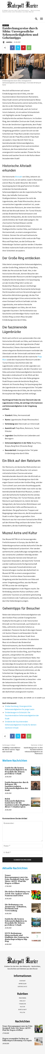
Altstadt (18, 176)
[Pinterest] (23, 47)
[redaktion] (4, 42)
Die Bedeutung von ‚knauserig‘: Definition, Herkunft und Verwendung (16, 908)
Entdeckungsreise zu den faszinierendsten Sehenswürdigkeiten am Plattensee (33, 751)
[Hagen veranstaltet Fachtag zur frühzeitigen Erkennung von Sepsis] (39, 1041)
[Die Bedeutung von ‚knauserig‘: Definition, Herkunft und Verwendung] (36, 908)
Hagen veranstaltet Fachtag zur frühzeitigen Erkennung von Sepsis (17, 1039)
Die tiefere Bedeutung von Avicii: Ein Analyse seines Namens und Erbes (17, 894)
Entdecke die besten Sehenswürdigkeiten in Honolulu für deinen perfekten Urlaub (16, 771)
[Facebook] (12, 47)
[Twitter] (17, 47)
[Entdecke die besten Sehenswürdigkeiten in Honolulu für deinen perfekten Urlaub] (35, 771)
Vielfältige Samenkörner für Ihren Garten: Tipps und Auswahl (11, 750)
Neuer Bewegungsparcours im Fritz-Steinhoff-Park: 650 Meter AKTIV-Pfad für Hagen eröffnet (17, 879)
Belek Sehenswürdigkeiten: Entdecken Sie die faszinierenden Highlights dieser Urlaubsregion (17, 803)
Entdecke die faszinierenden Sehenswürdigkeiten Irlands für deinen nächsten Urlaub (20, 724)
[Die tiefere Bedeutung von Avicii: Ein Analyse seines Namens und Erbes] (36, 895)
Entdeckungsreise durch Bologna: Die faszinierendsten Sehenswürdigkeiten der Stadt (16, 786)
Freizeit (5, 25)
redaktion (9, 42)
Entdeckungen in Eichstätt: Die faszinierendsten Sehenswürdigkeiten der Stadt (22, 715)
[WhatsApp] (29, 47)
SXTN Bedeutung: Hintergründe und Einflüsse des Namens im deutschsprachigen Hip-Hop (17, 937)
